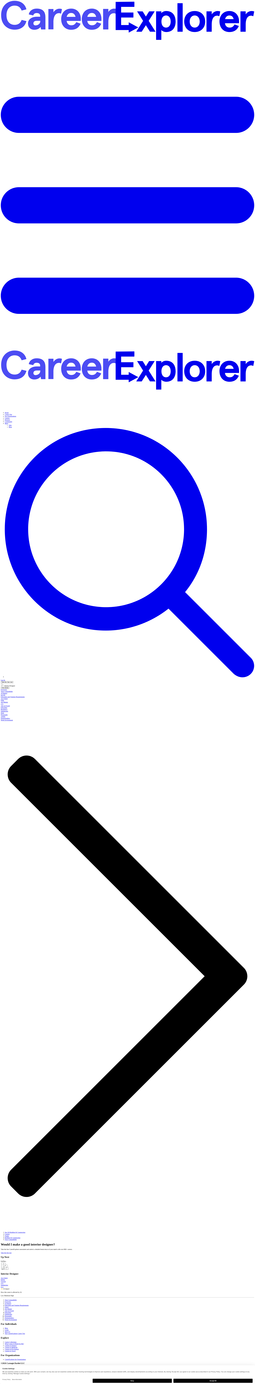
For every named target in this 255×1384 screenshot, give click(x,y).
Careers (7, 418)
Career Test (8, 414)
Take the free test (6, 1253)
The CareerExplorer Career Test (15, 1333)
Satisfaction (8, 1314)
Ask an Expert (9, 1311)
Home (7, 413)
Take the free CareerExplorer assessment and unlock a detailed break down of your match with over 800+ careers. (36, 1249)
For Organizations (10, 416)
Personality (8, 1316)
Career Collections (10, 1342)
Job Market (8, 1309)
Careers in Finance (11, 1345)
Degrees (7, 420)
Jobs (10, 425)
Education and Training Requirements (17, 1305)
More (6, 423)
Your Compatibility (11, 1300)
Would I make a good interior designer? (28, 1244)
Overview (8, 1302)
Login (7, 1330)
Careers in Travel (10, 1351)
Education (8, 1312)
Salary (7, 1307)
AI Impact (8, 1303)
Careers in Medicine (11, 1347)
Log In (3, 680)
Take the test (7, 682)
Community (8, 421)
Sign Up (7, 1332)
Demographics (9, 1318)
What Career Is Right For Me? (14, 1344)
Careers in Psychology (12, 1349)
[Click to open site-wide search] (129, 677)
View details (5, 688)
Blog (10, 427)
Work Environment (11, 1320)
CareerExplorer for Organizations (15, 1359)
